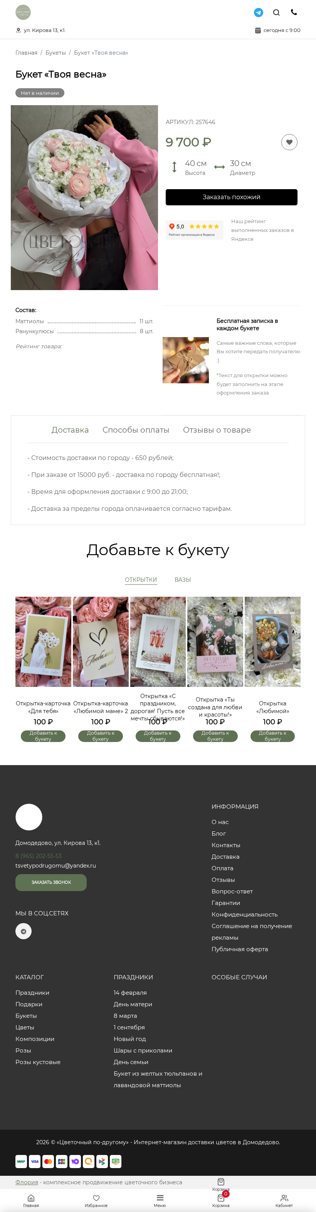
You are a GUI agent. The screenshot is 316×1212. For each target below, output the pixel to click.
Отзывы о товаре (217, 430)
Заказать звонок (51, 882)
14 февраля (130, 992)
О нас (220, 822)
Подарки (28, 1004)
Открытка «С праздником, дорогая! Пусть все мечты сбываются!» (158, 707)
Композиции (34, 1038)
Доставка (70, 430)
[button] (291, 657)
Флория (26, 1182)
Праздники (32, 992)
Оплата (223, 868)
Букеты (26, 1015)
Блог (219, 833)
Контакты (226, 845)
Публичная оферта (240, 949)
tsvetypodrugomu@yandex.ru (55, 865)
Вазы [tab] (183, 579)
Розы (23, 1050)
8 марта (125, 1015)
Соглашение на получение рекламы (252, 931)
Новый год (130, 1038)
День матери (133, 1004)
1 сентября (129, 1027)
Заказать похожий (232, 197)
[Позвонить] (294, 12)
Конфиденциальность (244, 914)
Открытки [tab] (141, 579)
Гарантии (226, 902)
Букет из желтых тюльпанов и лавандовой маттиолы (158, 1079)
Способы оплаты (136, 430)
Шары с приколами (143, 1050)
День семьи (131, 1062)
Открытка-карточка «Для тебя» (43, 707)
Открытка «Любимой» (272, 707)
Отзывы (223, 879)
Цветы (24, 1027)
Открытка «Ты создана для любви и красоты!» (215, 707)
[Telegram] (258, 12)
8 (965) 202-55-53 (38, 856)
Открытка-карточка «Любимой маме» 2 (100, 707)
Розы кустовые (38, 1062)
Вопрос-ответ (232, 891)
